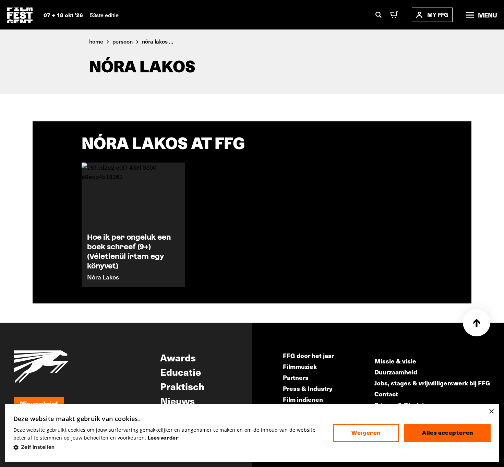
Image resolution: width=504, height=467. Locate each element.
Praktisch (182, 386)
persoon (122, 41)
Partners (296, 377)
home (96, 41)
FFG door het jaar (308, 355)
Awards (178, 357)
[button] (167, 447)
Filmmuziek (300, 366)
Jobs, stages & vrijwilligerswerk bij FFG (432, 383)
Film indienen (303, 399)
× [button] (491, 411)
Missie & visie (395, 361)
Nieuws (177, 400)
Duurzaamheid (395, 372)
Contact (386, 394)
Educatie (180, 372)
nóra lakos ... (157, 41)
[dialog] (252, 433)
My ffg (437, 15)
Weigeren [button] (365, 433)
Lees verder (163, 438)
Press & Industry (308, 388)
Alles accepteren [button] (447, 433)
